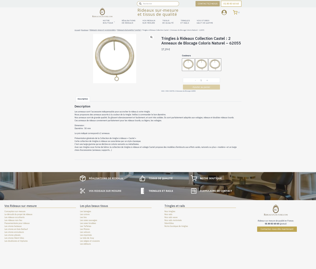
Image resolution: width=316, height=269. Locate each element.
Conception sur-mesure (14, 211)
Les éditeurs (85, 244)
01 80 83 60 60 (231, 3)
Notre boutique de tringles (176, 226)
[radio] (188, 65)
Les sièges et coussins (90, 241)
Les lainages (85, 211)
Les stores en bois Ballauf (16, 229)
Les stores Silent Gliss (14, 238)
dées (94, 223)
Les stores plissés (12, 235)
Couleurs (186, 55)
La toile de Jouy (87, 238)
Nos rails (168, 214)
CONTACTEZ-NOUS (207, 3)
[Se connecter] (226, 12)
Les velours (85, 232)
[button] (151, 37)
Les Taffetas (85, 226)
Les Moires (85, 229)
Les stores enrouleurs (14, 232)
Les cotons (85, 214)
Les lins (83, 217)
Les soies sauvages (88, 220)
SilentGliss (169, 223)
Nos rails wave (171, 217)
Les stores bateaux (13, 226)
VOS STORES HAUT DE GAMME (205, 22)
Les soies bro (86, 223)
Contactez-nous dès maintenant (277, 229)
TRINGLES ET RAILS (185, 22)
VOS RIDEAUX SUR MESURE (148, 22)
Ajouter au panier (201, 87)
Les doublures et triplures (16, 241)
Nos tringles (169, 211)
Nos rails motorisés (173, 220)
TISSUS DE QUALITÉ (168, 22)
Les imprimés (86, 235)
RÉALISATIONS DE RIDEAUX (129, 22)
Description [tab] (83, 99)
